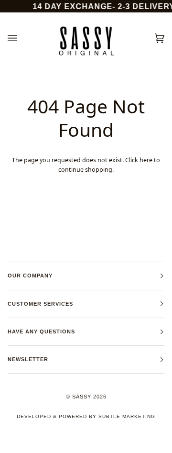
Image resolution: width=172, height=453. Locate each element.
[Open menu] (22, 38)
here (146, 160)
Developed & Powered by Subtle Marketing (86, 416)
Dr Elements (60, 448)
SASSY (81, 396)
